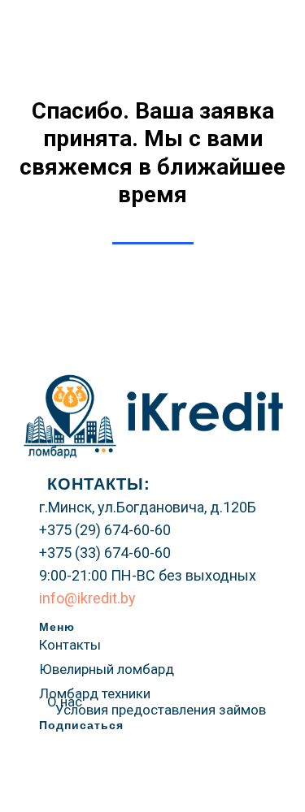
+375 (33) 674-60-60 (105, 552)
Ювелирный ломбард (106, 669)
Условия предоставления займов (160, 710)
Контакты (70, 645)
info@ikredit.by (87, 598)
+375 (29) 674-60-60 (105, 529)
